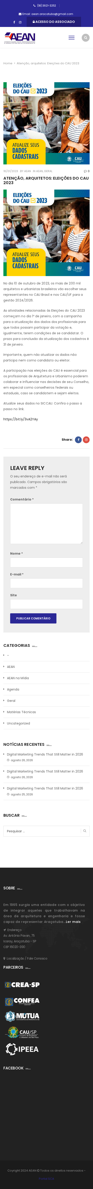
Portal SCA (46, 1179)
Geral (48, 171)
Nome (16, 553)
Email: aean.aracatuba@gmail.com (47, 14)
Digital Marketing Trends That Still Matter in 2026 (45, 754)
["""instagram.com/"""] (20, 22)
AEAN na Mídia (18, 678)
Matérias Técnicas (21, 712)
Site (13, 595)
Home (7, 63)
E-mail (16, 574)
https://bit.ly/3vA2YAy (20, 419)
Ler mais (73, 921)
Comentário (22, 499)
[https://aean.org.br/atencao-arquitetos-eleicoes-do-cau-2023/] (86, 439)
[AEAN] (20, 38)
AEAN (27, 171)
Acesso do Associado (55, 21)
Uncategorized (18, 723)
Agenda (13, 689)
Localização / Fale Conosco (27, 958)
